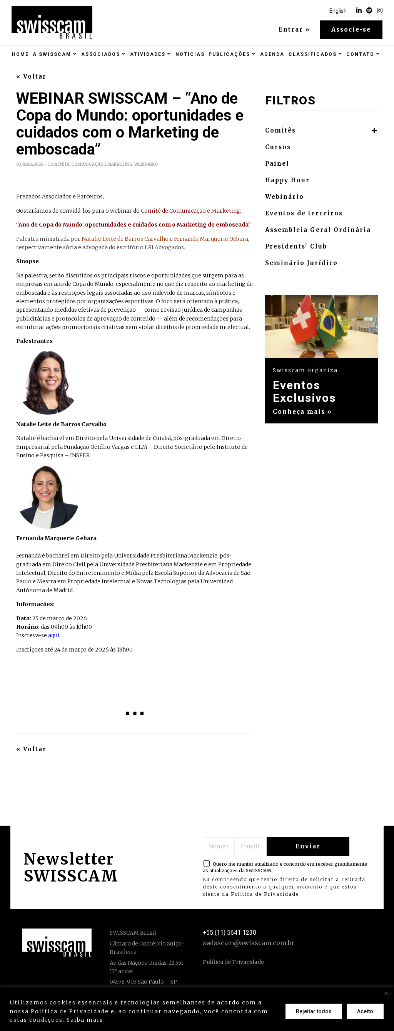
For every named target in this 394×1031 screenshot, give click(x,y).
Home (20, 54)
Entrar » (294, 29)
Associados (100, 54)
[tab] (321, 130)
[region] (197, 1009)
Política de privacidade (144, 1019)
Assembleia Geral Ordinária (318, 230)
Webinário (284, 196)
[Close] (386, 993)
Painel (277, 163)
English (338, 11)
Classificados (313, 54)
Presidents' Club (296, 246)
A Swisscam (52, 54)
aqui (54, 635)
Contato (360, 54)
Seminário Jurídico (301, 263)
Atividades (147, 54)
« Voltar (31, 76)
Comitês (280, 130)
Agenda (272, 54)
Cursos (278, 147)
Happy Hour (287, 180)
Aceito (365, 1011)
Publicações (229, 54)
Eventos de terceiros (304, 213)
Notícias (190, 54)
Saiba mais (85, 1019)
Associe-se (351, 29)
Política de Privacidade (265, 894)
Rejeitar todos (314, 1011)
